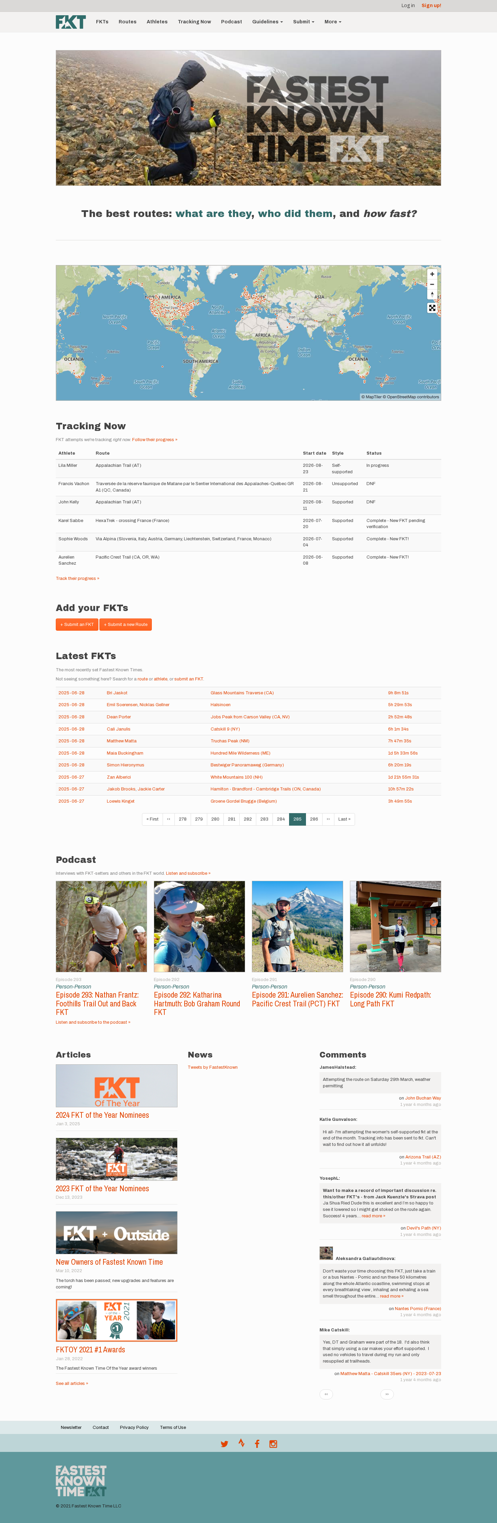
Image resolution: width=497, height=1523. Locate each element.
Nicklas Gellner (154, 704)
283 (265, 819)
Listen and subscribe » (188, 873)
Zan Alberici (119, 777)
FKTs (102, 21)
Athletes (157, 21)
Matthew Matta (122, 741)
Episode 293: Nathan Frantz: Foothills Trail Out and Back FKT (97, 1003)
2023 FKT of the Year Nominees (102, 1188)
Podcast (231, 21)
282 (249, 819)
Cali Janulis (119, 729)
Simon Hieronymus (125, 765)
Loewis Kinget (121, 801)
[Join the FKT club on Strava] (241, 1445)
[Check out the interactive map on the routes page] (248, 333)
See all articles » (72, 1383)
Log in (408, 5)
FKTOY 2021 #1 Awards (90, 1349)
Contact (101, 1427)
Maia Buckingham (125, 753)
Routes (128, 21)
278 (184, 819)
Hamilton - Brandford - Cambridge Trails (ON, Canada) (266, 789)
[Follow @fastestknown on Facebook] (257, 1445)
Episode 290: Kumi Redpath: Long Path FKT (390, 998)
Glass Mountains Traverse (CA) (242, 693)
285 (299, 821)
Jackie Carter (151, 789)
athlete (160, 679)
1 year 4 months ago (420, 1104)
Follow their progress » (155, 439)
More (331, 21)
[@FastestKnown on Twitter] (224, 1445)
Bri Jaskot (117, 693)
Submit (302, 21)
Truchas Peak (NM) (230, 741)
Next (434, 922)
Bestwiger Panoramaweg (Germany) (247, 765)
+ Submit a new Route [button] (125, 624)
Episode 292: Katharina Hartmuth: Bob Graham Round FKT (197, 1003)
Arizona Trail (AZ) (423, 1157)
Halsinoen (221, 704)
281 (233, 819)
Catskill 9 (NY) (225, 729)
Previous (63, 922)
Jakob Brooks (121, 789)
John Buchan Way (423, 1098)
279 (200, 819)
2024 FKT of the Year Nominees (102, 1115)
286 (315, 819)
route (143, 679)
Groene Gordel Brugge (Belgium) (244, 801)
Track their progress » (77, 578)
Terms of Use (173, 1427)
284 (282, 819)
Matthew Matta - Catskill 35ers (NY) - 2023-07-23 (390, 1373)
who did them (295, 213)
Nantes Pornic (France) (418, 1308)
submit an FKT (188, 679)
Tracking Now (194, 21)
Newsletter (71, 1427)
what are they (213, 213)
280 (216, 819)
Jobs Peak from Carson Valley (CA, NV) (250, 717)
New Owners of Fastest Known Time (109, 1262)
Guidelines (266, 21)
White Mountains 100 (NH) (237, 777)
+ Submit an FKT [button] (77, 624)
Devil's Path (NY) (424, 1228)
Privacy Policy (134, 1427)
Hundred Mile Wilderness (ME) (240, 753)
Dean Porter (119, 717)
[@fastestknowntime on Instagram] (273, 1445)
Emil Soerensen (122, 704)
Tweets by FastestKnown (213, 1067)
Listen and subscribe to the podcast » (93, 1022)
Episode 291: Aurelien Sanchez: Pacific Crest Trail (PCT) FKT (297, 998)
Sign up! (431, 5)
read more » (373, 1216)
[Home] (73, 22)
